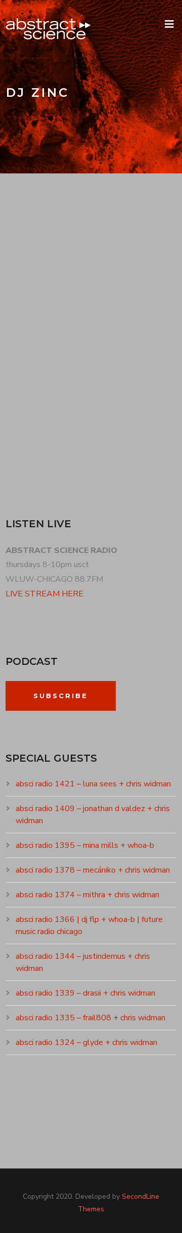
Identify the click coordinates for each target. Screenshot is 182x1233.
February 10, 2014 (46, 265)
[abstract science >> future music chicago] (49, 29)
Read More (37, 451)
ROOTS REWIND (116, 265)
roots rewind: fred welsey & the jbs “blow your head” (84, 232)
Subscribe (60, 696)
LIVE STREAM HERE (44, 593)
